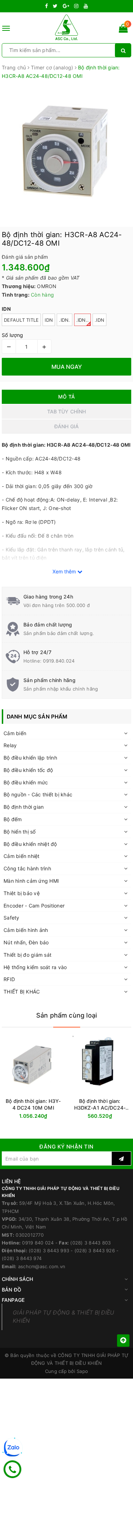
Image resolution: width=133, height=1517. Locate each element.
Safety (12, 918)
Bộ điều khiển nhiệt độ (30, 844)
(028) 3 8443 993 (49, 1250)
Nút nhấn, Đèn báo (26, 942)
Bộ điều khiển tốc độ (28, 770)
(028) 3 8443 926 (94, 1250)
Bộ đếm (13, 819)
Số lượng (12, 335)
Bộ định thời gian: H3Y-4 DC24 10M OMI (33, 1104)
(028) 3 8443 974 (21, 1258)
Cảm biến (15, 733)
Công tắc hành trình (27, 868)
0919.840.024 (58, 661)
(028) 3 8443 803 (90, 1243)
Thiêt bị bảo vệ (22, 893)
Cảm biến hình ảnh (26, 930)
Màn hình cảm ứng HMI (31, 881)
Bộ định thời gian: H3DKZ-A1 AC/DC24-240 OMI (100, 1104)
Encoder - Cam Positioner (34, 906)
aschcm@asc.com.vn (41, 1266)
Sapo (82, 1371)
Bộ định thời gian (24, 807)
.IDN (99, 320)
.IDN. (64, 320)
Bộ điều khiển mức (26, 782)
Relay (10, 745)
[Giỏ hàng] (123, 30)
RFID (9, 979)
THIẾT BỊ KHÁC (22, 992)
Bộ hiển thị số (20, 832)
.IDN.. (82, 320)
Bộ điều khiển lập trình (30, 758)
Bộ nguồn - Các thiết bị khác (38, 794)
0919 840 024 (38, 1243)
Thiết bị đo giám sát (27, 955)
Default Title (21, 320)
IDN (49, 320)
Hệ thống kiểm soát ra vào (35, 967)
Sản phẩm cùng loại (66, 1015)
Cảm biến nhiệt (22, 856)
